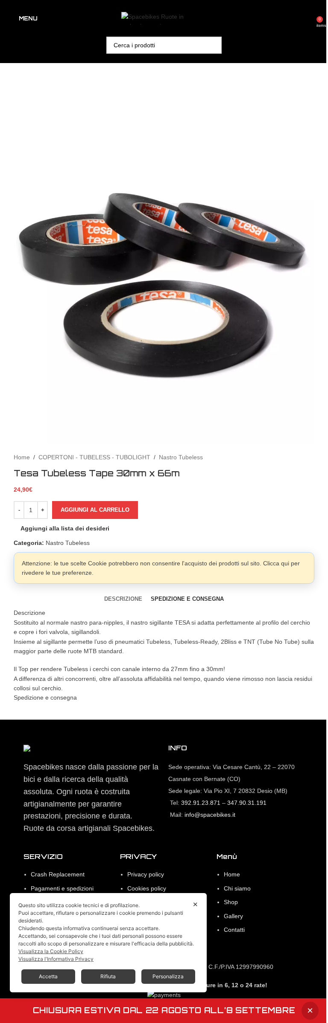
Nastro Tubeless (181, 457)
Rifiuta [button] (108, 976)
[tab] (123, 599)
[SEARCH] (213, 45)
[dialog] (108, 942)
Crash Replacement (58, 874)
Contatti (234, 929)
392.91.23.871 (200, 802)
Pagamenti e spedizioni (62, 888)
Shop (231, 902)
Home (22, 457)
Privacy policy (145, 874)
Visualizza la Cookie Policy (50, 951)
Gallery (233, 916)
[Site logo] (164, 17)
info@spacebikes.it (209, 814)
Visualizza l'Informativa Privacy (56, 959)
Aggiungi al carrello (95, 510)
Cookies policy (146, 888)
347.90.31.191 (246, 802)
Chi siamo (237, 888)
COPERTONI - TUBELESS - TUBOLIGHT (94, 457)
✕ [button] (195, 904)
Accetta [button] (48, 976)
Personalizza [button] (168, 976)
